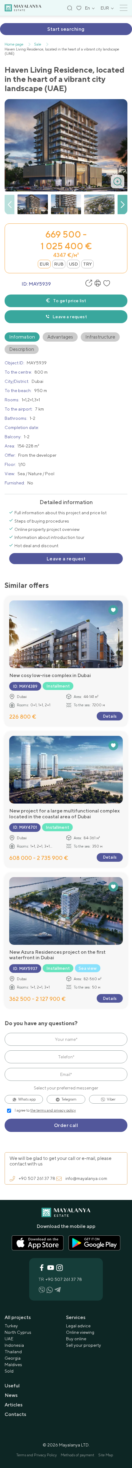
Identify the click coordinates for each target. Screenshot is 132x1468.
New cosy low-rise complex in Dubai (50, 675)
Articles (13, 1405)
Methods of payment (77, 1455)
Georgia (13, 1358)
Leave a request (69, 316)
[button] (122, 205)
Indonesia (14, 1345)
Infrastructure (100, 337)
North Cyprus (18, 1332)
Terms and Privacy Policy (36, 1455)
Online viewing (80, 1332)
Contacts (15, 1414)
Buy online (76, 1338)
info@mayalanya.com (86, 1178)
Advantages (60, 337)
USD (73, 264)
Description (21, 349)
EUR (44, 264)
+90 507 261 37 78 (37, 1178)
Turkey (11, 1325)
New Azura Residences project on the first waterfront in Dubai (57, 955)
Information (22, 337)
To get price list (69, 300)
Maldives (13, 1364)
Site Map (105, 1455)
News (11, 1395)
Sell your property (83, 1345)
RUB (59, 264)
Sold (9, 1371)
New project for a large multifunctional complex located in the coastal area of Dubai (64, 813)
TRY (87, 264)
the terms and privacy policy (53, 1110)
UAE (9, 1338)
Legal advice (78, 1325)
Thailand (13, 1351)
